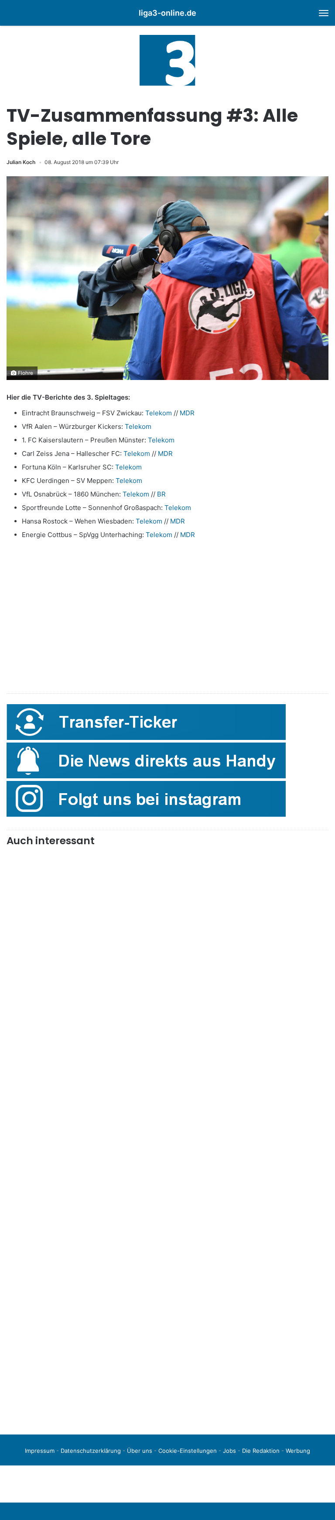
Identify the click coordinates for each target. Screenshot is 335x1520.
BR (161, 494)
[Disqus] (167, 1305)
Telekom (158, 413)
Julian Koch (21, 162)
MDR (187, 413)
